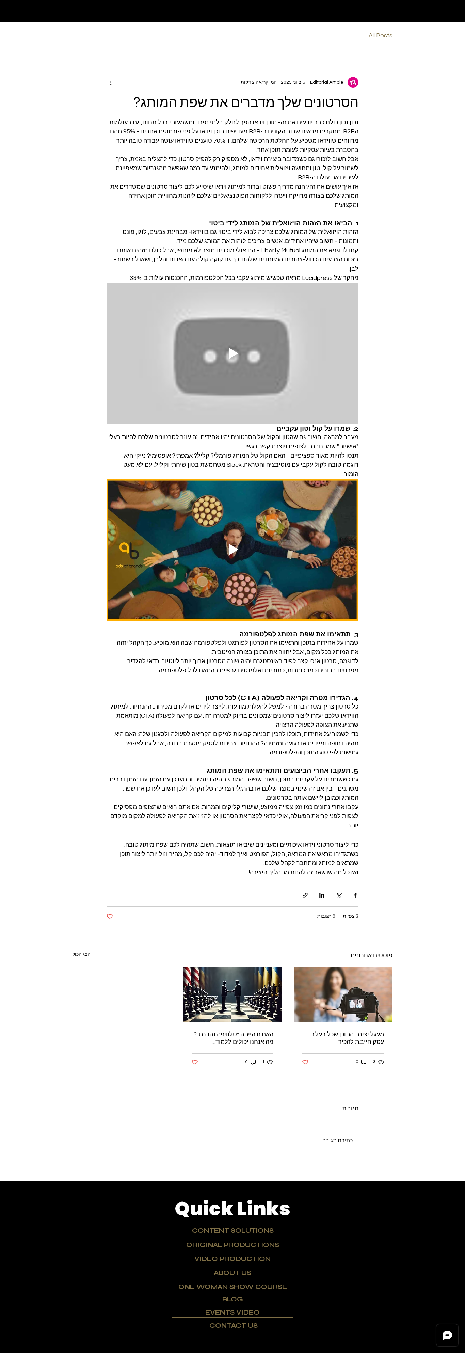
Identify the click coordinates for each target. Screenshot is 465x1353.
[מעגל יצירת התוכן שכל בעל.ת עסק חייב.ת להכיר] (343, 994)
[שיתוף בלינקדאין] (322, 895)
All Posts (380, 35)
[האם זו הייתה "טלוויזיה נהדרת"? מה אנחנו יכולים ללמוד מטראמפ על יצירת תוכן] (232, 994)
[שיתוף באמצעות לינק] (305, 895)
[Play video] (232, 353)
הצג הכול (82, 954)
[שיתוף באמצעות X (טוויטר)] (338, 895)
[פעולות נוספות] (111, 82)
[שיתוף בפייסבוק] (355, 895)
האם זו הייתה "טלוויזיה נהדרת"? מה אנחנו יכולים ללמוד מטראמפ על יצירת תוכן (233, 1038)
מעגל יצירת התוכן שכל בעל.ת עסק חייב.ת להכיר (347, 1038)
